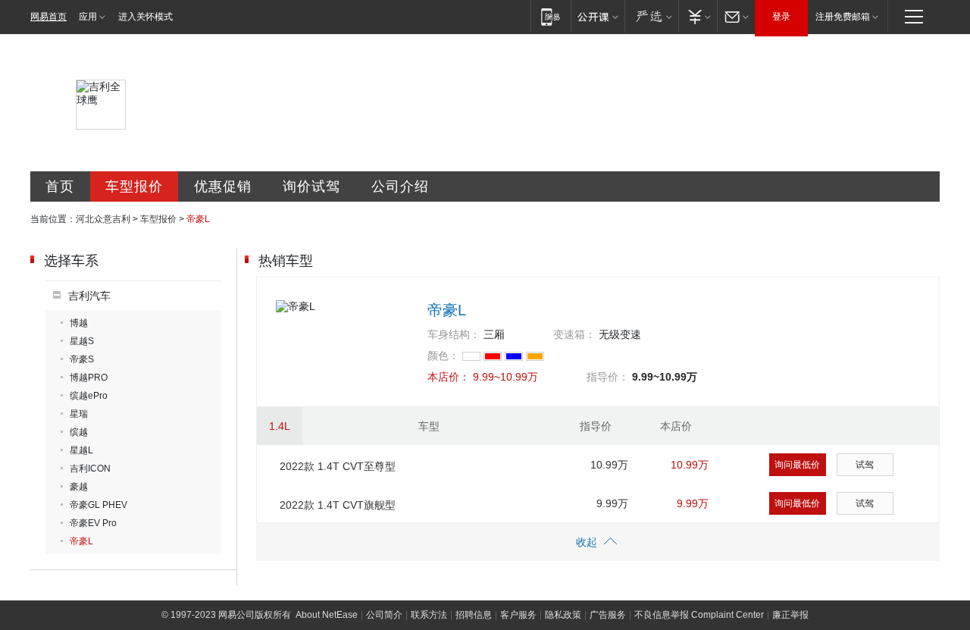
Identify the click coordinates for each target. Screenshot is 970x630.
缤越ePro (89, 395)
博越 (79, 323)
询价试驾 (311, 186)
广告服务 (608, 615)
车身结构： (453, 334)
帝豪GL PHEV (98, 505)
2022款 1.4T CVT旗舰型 (338, 505)
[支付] (697, 16)
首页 (59, 186)
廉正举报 (790, 615)
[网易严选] (651, 16)
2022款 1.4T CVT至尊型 (338, 466)
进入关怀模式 (145, 16)
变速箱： (574, 334)
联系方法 (429, 615)
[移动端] (550, 16)
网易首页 (48, 16)
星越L (81, 450)
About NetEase (327, 615)
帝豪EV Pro (93, 523)
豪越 (79, 486)
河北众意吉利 (103, 219)
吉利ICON (90, 468)
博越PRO (89, 377)
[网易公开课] (597, 16)
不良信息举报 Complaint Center (699, 615)
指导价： (608, 377)
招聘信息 (473, 615)
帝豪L (81, 541)
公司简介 (384, 615)
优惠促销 (223, 186)
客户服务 (518, 615)
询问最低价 (797, 464)
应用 (88, 16)
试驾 (865, 464)
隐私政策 (563, 615)
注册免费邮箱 (842, 16)
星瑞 (79, 414)
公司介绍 (400, 186)
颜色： (443, 355)
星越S (82, 341)
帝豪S (82, 359)
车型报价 (134, 186)
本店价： (448, 377)
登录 (781, 16)
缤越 (79, 432)
